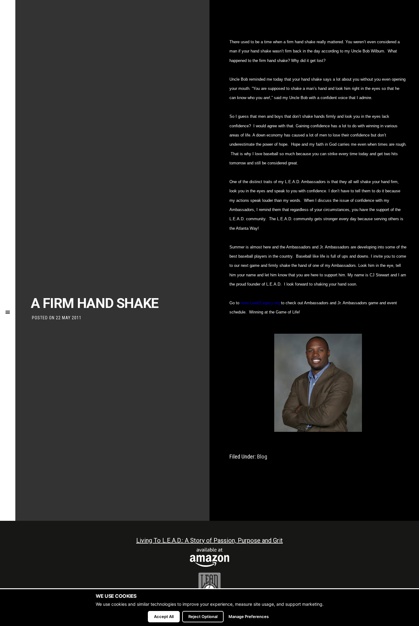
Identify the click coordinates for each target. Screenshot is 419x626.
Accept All (164, 616)
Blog (262, 456)
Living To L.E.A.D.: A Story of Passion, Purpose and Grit (209, 540)
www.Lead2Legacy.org (260, 303)
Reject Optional (202, 616)
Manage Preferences (249, 616)
